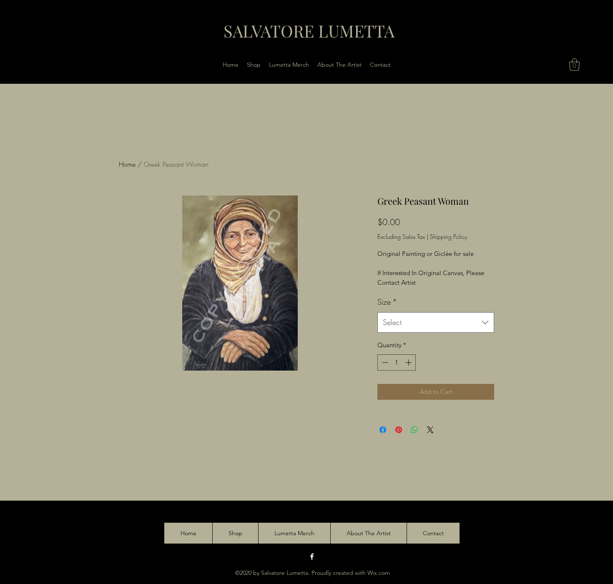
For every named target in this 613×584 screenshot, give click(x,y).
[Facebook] (312, 556)
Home (127, 164)
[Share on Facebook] (383, 430)
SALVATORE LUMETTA (309, 31)
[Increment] (409, 362)
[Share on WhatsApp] (415, 430)
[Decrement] (384, 362)
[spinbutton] (397, 362)
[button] (574, 64)
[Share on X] (430, 430)
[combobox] (435, 322)
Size (387, 302)
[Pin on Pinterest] (399, 430)
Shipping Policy (448, 237)
